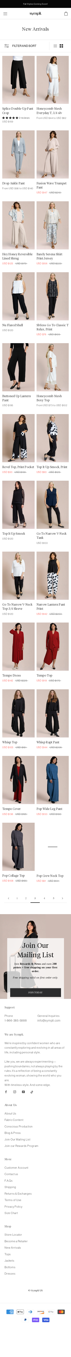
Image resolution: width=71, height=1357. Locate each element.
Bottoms (10, 1267)
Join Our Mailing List (17, 1139)
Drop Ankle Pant (13, 183)
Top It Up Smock (13, 533)
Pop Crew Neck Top (50, 875)
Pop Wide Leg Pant (49, 808)
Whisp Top (9, 742)
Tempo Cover (11, 808)
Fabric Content (14, 1119)
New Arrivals (13, 1247)
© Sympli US (35, 1290)
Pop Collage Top (13, 875)
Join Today (35, 992)
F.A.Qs (9, 1180)
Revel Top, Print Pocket (18, 467)
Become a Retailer (16, 1241)
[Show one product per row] (55, 46)
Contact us (11, 1174)
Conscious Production (19, 1126)
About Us (10, 1113)
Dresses (10, 1273)
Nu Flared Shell (12, 325)
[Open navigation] (5, 13)
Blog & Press (13, 1132)
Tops (8, 1254)
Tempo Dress (11, 675)
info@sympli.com (49, 1020)
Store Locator (13, 1234)
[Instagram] (14, 1091)
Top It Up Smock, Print (52, 467)
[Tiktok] (31, 1091)
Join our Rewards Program (21, 1145)
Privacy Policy (14, 1206)
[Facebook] (6, 1091)
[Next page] (62, 898)
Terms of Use (13, 1200)
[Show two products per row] (61, 46)
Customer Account (16, 1167)
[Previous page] (8, 898)
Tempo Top (44, 675)
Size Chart (11, 1213)
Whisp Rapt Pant (48, 742)
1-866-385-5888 (16, 1020)
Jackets (9, 1260)
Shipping (10, 1187)
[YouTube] (23, 1091)
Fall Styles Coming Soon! (35, 4)
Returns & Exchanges (18, 1193)
